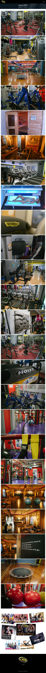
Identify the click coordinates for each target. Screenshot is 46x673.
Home (21, 7)
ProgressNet (25, 671)
